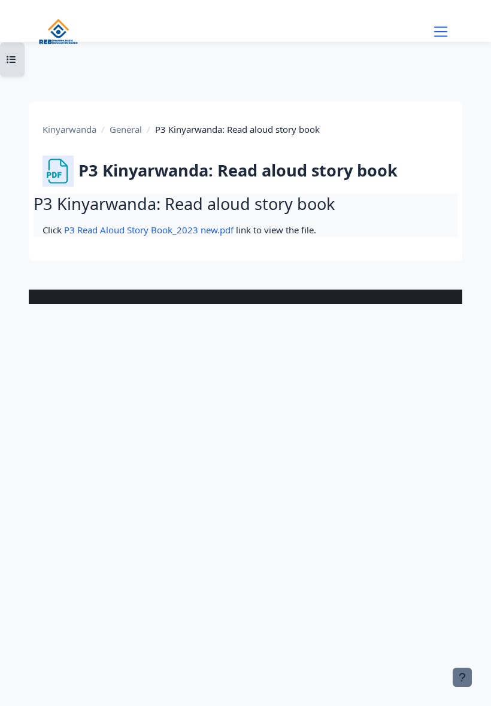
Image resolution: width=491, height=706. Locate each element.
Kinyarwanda (69, 129)
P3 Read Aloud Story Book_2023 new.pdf (149, 230)
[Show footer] (462, 677)
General (126, 129)
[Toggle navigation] (441, 32)
